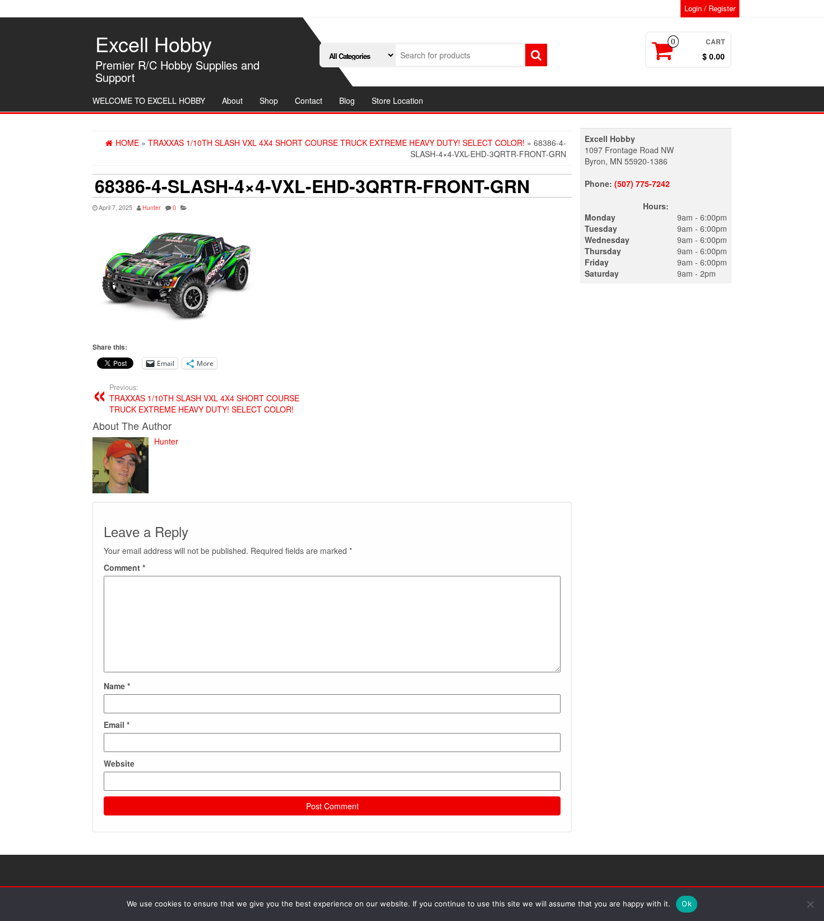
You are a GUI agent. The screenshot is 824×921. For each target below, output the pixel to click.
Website (119, 763)
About (232, 100)
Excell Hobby (153, 43)
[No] (810, 904)
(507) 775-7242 (642, 183)
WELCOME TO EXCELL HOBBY (148, 100)
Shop (269, 100)
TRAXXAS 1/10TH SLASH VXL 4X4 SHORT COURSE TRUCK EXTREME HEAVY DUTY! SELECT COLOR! (204, 398)
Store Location (397, 100)
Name (117, 685)
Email (116, 724)
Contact (308, 100)
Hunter (151, 207)
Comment (124, 567)
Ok (687, 903)
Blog (347, 100)
